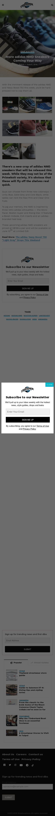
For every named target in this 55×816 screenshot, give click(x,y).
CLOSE (49, 385)
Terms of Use (42, 425)
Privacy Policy (29, 428)
